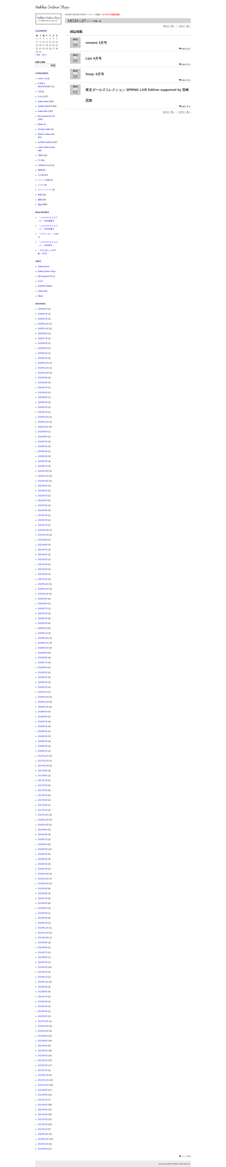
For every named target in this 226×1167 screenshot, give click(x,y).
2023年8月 (43, 436)
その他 (41, 175)
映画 (40, 195)
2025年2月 (43, 358)
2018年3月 (43, 741)
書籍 (40, 199)
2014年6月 (43, 957)
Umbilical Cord (44, 165)
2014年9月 (43, 942)
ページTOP (186, 1156)
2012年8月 (43, 1041)
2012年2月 (43, 1065)
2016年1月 (43, 869)
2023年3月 (43, 456)
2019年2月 (43, 687)
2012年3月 (43, 1060)
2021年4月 (43, 564)
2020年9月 (43, 599)
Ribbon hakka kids (46, 134)
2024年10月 (43, 373)
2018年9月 (43, 712)
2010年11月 (43, 1139)
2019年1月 (43, 692)
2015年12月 (43, 874)
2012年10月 (43, 1031)
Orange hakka (44, 129)
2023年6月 (43, 446)
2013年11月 (43, 982)
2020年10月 (43, 594)
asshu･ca (42, 78)
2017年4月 (43, 795)
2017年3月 (43, 800)
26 (50, 48)
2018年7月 (43, 721)
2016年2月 (43, 864)
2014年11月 (43, 933)
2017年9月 (43, 771)
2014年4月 (43, 967)
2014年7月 (43, 952)
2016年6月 (43, 844)
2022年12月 (43, 471)
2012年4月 (43, 1055)
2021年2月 (43, 574)
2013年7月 (43, 996)
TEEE (40, 155)
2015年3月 (43, 918)
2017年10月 (43, 766)
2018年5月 (43, 731)
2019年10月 (43, 648)
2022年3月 (43, 515)
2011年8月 (43, 1095)
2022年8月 (43, 491)
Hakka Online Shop (46, 271)
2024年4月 (43, 402)
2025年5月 (43, 348)
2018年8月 (43, 716)
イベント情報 (44, 180)
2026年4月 (43, 314)
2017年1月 (43, 810)
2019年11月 (43, 643)
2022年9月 (43, 486)
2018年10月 (43, 707)
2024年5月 (43, 397)
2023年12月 (43, 417)
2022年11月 (43, 476)
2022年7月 (43, 495)
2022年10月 (43, 481)
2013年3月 (43, 1011)
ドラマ (41, 185)
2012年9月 (43, 1036)
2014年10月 (43, 937)
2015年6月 (43, 903)
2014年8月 (43, 947)
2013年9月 (43, 987)
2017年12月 (43, 756)
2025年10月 (43, 328)
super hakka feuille (46, 147)
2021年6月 (43, 554)
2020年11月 (43, 589)
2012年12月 (43, 1021)
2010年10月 (43, 1144)
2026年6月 (43, 309)
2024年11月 (43, 368)
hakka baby (43, 101)
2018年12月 (43, 697)
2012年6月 (43, 1046)
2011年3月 (43, 1119)
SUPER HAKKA (45, 142)
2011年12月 (43, 1075)
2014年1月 (43, 977)
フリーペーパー (45, 190)
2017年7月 (43, 780)
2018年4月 (43, 736)
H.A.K (40, 96)
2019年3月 (43, 682)
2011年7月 (43, 1100)
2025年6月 (43, 343)
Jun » (44, 55)
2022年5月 (43, 505)
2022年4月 (43, 510)
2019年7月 (43, 662)
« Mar (37, 55)
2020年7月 (43, 608)
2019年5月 (43, 672)
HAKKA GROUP (45, 106)
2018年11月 (43, 702)
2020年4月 (43, 618)
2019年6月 (43, 667)
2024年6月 (43, 392)
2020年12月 (43, 584)
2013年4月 (43, 1006)
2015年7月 (43, 898)
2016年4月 (43, 854)
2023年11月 (43, 422)
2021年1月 (43, 579)
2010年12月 (43, 1134)
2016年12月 (43, 815)
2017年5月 (43, 790)
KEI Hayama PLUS (46, 116)
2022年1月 (43, 525)
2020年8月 (43, 603)
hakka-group (43, 266)
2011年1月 (43, 1129)
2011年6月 (43, 1105)
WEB (40, 170)
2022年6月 (43, 500)
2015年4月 (43, 913)
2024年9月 (43, 377)
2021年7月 (43, 550)
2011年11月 (43, 1080)
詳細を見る (186, 49)
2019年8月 (43, 657)
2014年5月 (43, 962)
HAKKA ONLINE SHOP (75, 14)
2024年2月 (43, 412)
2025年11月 (43, 324)
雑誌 (40, 204)
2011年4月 (43, 1114)
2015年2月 (43, 923)
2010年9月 (43, 1149)
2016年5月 (43, 849)
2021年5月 (43, 559)
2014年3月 (43, 972)
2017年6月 (43, 785)
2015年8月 (43, 893)
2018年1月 (43, 751)
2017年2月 (43, 805)
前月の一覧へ (169, 26)
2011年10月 (43, 1085)
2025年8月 (43, 333)
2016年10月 (43, 825)
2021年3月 (43, 569)
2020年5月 (43, 613)
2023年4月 (43, 451)
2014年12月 (43, 928)
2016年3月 (43, 859)
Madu (40, 124)
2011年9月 (43, 1090)
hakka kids (42, 111)
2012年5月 (43, 1050)
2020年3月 (43, 623)
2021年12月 (43, 530)
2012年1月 (43, 1070)
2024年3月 (43, 407)
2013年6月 (43, 1001)
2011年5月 (43, 1109)
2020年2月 (43, 628)
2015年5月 (43, 908)
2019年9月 (43, 653)
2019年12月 (43, 638)
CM (39, 91)
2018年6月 (43, 726)
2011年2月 (43, 1124)
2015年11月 (43, 879)
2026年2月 (43, 319)
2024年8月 (43, 382)
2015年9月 (43, 888)
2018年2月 (43, 746)
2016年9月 (43, 830)
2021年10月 (43, 535)
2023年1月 (43, 466)
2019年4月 (43, 677)
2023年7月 (43, 441)
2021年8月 (43, 545)
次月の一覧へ (185, 26)
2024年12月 (43, 363)
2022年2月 (43, 520)
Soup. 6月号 (95, 74)
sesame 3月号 (96, 42)
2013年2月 (43, 1016)
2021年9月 (43, 540)
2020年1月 (43, 633)
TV (39, 160)
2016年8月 (43, 834)
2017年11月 (43, 761)
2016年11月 (43, 820)
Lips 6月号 (94, 58)
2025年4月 (43, 353)
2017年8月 (43, 775)
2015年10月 (43, 883)
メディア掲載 (94, 14)
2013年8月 (43, 991)
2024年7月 (43, 387)
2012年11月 (43, 1026)
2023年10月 (43, 427)
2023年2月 (43, 461)
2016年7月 (43, 839)
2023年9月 (43, 432)
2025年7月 (43, 338)
